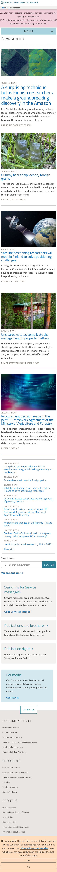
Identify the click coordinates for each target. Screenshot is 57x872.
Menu (53, 3)
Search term (7, 558)
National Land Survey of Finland (15, 812)
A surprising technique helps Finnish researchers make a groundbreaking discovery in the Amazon (28, 469)
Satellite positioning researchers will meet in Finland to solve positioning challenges (27, 489)
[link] (28, 86)
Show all (8, 549)
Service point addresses (12, 747)
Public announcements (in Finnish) (16, 777)
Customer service (9, 732)
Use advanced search (12, 572)
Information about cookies (34, 848)
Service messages (10, 786)
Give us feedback (9, 791)
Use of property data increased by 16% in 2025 (28, 544)
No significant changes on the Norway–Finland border (28, 524)
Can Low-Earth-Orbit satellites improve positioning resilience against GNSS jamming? (27, 534)
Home (5, 7)
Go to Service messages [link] (17, 611)
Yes (28, 860)
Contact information (11, 767)
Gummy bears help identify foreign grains (25, 480)
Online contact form (10, 727)
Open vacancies (9, 807)
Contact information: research (15, 772)
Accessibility (7, 817)
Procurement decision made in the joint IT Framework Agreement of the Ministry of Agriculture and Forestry (25, 512)
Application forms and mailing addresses (19, 742)
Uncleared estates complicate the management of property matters (28, 500)
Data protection (9, 821)
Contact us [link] (12, 697)
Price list (6, 782)
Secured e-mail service (12, 737)
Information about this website (15, 826)
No (28, 867)
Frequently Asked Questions (14, 752)
